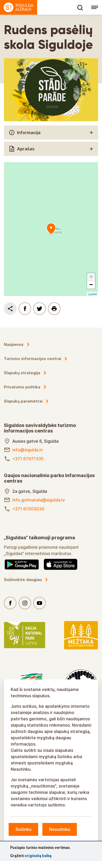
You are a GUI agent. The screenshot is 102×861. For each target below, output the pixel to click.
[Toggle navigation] (94, 7)
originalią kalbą (38, 856)
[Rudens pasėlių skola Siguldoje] (51, 229)
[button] (91, 277)
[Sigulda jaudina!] (43, 7)
